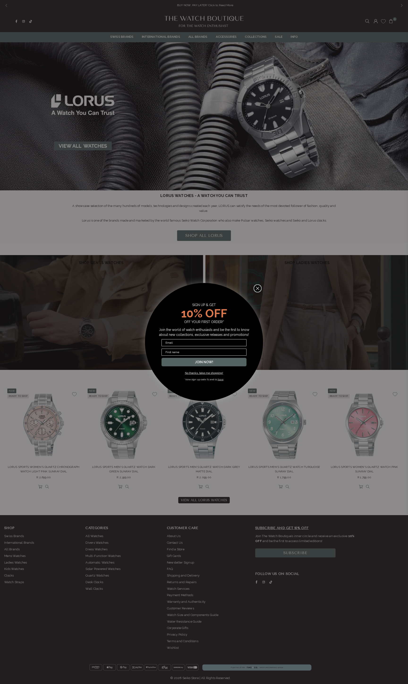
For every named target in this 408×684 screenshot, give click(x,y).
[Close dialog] (257, 288)
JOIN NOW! (204, 362)
